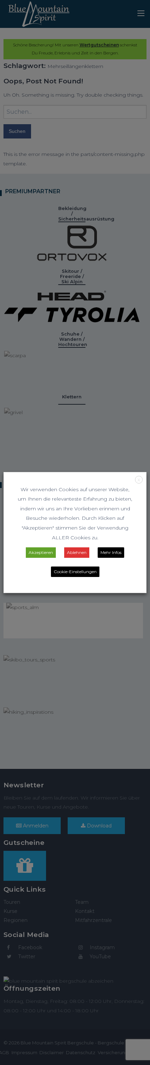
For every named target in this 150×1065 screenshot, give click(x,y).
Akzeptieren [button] (41, 552)
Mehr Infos (110, 552)
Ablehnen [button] (77, 552)
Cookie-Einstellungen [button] (75, 571)
